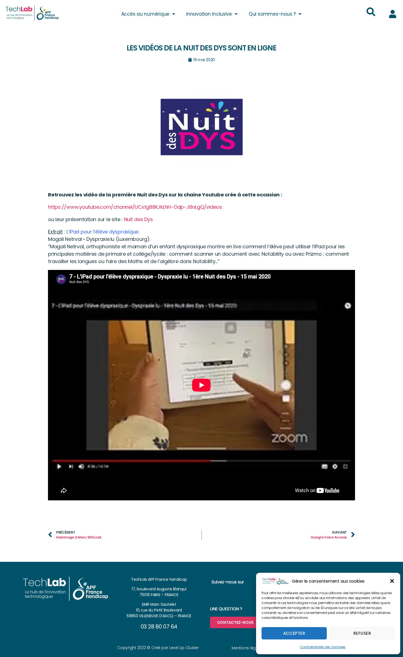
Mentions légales (248, 648)
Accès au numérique (145, 14)
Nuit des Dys (139, 219)
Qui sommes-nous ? (272, 14)
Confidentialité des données (323, 647)
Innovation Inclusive (209, 14)
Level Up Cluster (184, 647)
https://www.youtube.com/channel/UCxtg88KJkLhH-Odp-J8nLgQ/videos (135, 207)
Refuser (362, 633)
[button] (392, 581)
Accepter (294, 633)
